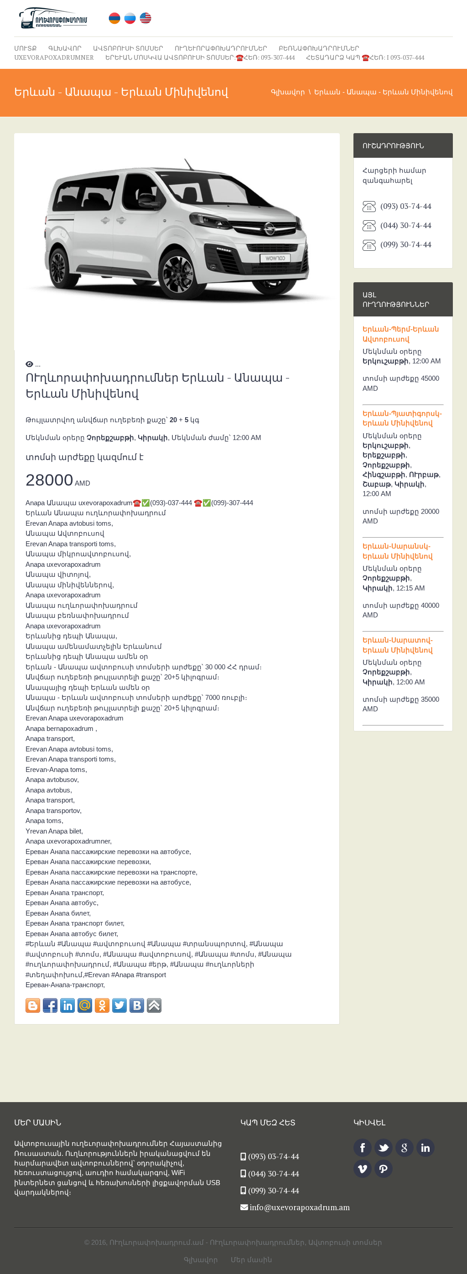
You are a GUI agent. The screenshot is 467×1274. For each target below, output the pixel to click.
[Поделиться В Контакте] (137, 1005)
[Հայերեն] (114, 17)
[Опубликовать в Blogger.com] (33, 1005)
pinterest (383, 1169)
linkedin (425, 1148)
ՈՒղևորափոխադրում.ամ (156, 1242)
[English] (145, 17)
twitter (383, 1148)
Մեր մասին (251, 1260)
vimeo (362, 1169)
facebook (362, 1148)
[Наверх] (154, 1005)
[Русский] (130, 17)
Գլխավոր (65, 48)
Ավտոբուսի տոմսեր (128, 48)
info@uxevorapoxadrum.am (300, 1207)
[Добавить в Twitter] (119, 1005)
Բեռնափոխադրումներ (319, 48)
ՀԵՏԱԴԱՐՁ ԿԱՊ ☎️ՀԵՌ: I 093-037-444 (365, 57)
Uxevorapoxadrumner (54, 57)
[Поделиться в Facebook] (50, 1005)
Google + (404, 1148)
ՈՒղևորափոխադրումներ (221, 48)
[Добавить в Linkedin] (67, 1005)
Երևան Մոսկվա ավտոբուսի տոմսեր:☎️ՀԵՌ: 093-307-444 (200, 57)
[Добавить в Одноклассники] (102, 1005)
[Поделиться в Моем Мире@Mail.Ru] (85, 1005)
